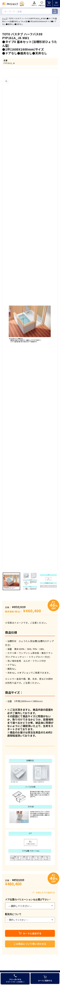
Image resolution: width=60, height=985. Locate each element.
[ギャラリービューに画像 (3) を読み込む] (48, 581)
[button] (56, 3)
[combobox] (30, 11)
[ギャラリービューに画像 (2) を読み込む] (29, 581)
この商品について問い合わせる (30, 943)
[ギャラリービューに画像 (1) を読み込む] (11, 581)
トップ (4, 18)
